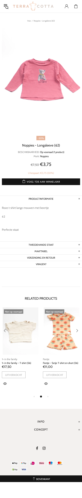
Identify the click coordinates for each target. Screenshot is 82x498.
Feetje (46, 359)
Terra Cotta (33, 6)
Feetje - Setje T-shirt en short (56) (60, 362)
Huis (29, 21)
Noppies (44, 156)
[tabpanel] (20, 350)
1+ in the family (9, 359)
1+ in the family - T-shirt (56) (16, 362)
